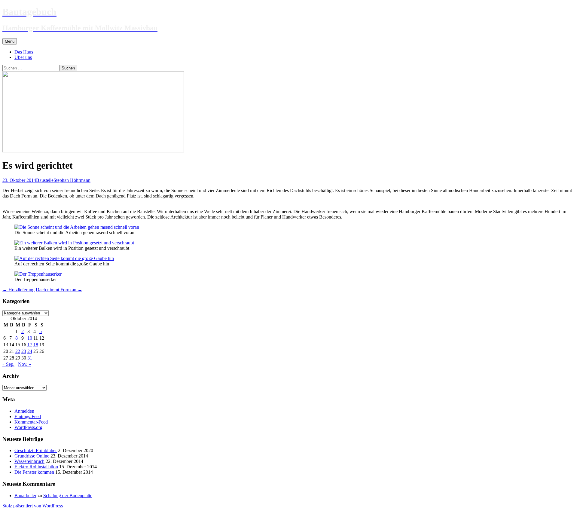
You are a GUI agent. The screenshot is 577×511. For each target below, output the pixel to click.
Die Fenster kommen (34, 472)
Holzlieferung (18, 289)
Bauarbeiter (25, 495)
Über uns (23, 57)
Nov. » (24, 364)
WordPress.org (28, 427)
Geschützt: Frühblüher (35, 450)
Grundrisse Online (31, 455)
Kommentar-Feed (31, 421)
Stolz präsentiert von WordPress (32, 505)
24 (29, 351)
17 (29, 344)
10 (29, 338)
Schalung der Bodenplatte (67, 495)
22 (17, 351)
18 (35, 344)
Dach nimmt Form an (59, 289)
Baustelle (44, 180)
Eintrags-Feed (27, 416)
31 (29, 357)
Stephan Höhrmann (71, 180)
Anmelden (24, 411)
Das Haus (23, 51)
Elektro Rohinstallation (36, 466)
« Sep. (8, 364)
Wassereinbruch (29, 461)
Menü (9, 41)
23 (23, 351)
